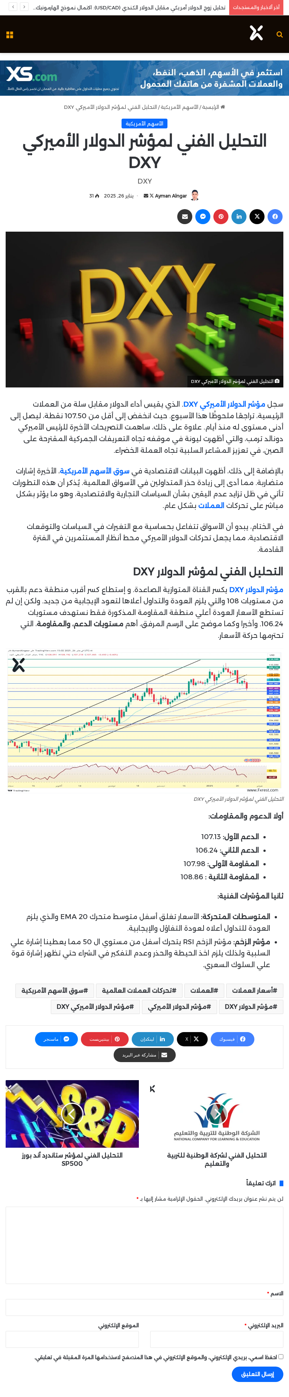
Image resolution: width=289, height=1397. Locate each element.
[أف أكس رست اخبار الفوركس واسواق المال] (256, 34)
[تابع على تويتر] (151, 196)
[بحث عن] (279, 37)
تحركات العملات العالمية (137, 990)
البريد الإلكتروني (264, 1325)
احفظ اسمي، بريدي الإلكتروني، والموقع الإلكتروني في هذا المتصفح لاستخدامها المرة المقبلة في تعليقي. (155, 1357)
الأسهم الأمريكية (179, 107)
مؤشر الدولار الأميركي (177, 1006)
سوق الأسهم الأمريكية (52, 990)
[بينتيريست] (220, 216)
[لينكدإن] (238, 216)
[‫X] (257, 216)
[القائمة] (9, 37)
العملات (202, 990)
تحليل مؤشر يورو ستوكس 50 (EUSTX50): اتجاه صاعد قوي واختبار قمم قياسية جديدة (128, 8)
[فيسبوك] (275, 216)
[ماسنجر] (202, 216)
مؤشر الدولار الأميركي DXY (93, 1006)
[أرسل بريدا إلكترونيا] (146, 196)
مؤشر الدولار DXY (256, 590)
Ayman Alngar (171, 196)
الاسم (275, 1293)
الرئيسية (211, 107)
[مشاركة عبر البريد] (184, 216)
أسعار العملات (252, 990)
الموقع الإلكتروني (118, 1325)
